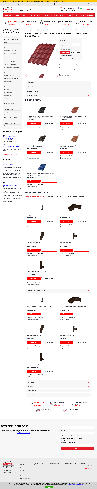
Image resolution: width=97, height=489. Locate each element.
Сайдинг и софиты (9, 98)
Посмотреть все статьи (10, 204)
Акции (18, 15)
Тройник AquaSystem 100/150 (68, 242)
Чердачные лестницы (10, 123)
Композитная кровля (10, 73)
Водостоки (7, 47)
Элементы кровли (9, 126)
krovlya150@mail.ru (85, 468)
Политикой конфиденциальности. (75, 484)
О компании (7, 15)
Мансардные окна (9, 75)
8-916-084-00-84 (86, 465)
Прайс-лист (48, 15)
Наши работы (58, 15)
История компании (84, 24)
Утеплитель (7, 106)
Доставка (90, 15)
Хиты (5, 120)
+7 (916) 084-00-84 (23, 433)
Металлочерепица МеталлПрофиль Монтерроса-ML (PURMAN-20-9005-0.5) (41, 116)
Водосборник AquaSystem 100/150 (36, 271)
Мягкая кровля (8, 87)
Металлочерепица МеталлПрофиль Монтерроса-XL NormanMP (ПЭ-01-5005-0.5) (41, 174)
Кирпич (6, 70)
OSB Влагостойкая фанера (11, 39)
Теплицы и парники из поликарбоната (9, 165)
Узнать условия (11, 24)
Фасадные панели (9, 114)
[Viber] (78, 8)
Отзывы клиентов (25, 478)
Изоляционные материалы (11, 67)
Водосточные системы (10, 50)
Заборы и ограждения (10, 64)
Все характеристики (64, 74)
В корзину (66, 52)
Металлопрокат (8, 81)
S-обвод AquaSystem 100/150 (35, 242)
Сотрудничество (35, 15)
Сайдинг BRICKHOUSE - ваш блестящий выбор (11, 137)
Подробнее (28, 24)
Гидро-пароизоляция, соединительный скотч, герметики (10, 55)
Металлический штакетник (11, 78)
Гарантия (22, 476)
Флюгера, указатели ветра (11, 117)
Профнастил (7, 95)
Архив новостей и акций (10, 154)
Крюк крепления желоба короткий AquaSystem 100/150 (40, 214)
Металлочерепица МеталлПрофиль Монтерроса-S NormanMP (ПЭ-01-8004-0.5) (74, 145)
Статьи (76, 15)
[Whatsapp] (81, 8)
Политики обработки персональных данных (79, 435)
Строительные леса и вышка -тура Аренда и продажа (11, 146)
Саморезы (7, 100)
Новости (22, 464)
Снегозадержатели (9, 103)
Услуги (24, 15)
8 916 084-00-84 (68, 8)
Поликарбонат (8, 92)
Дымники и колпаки (9, 61)
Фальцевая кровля (9, 109)
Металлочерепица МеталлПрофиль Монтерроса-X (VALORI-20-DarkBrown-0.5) (41, 145)
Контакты (68, 15)
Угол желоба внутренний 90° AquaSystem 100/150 (74, 214)
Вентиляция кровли (9, 45)
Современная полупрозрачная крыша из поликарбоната (11, 184)
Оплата (82, 15)
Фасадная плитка (8, 112)
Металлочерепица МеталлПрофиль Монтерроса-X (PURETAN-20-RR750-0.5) (74, 116)
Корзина (91, 9)
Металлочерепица (9, 84)
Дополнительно (8, 59)
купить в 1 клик (75, 52)
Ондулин (6, 89)
